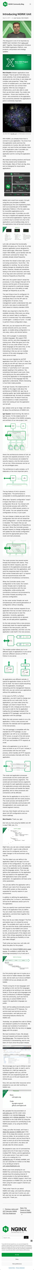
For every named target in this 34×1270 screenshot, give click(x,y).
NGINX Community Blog (16, 4)
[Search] (26, 1238)
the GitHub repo (8, 1038)
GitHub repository (19, 1117)
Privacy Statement (20, 1267)
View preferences (17, 1264)
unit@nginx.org (8, 1159)
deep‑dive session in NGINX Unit (13, 1132)
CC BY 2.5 (13, 133)
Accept (17, 1254)
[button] (31, 1241)
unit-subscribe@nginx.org (11, 1166)
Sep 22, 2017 (6, 18)
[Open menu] (30, 4)
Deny (17, 1259)
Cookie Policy (12, 1267)
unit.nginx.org (7, 1113)
